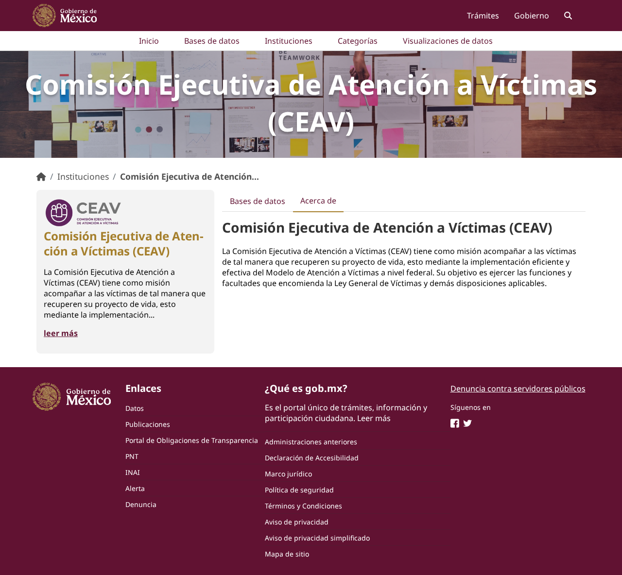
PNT (131, 456)
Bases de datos (212, 40)
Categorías (358, 40)
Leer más (374, 418)
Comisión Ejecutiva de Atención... (189, 176)
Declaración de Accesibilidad (312, 457)
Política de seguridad (299, 489)
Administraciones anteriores (311, 441)
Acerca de (318, 200)
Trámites (483, 15)
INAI (132, 472)
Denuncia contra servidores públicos (518, 388)
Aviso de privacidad (296, 521)
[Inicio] (41, 176)
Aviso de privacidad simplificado (317, 537)
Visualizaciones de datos (448, 40)
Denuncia (140, 504)
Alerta (135, 488)
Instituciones (288, 40)
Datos (134, 408)
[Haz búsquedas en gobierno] (568, 15)
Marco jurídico (288, 473)
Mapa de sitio (287, 553)
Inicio (149, 40)
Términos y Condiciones (303, 505)
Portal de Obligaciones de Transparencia (191, 440)
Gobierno (531, 15)
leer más (61, 333)
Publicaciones (147, 424)
